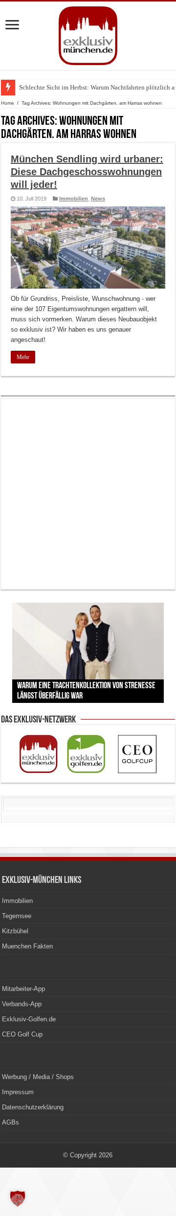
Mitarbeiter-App (23, 988)
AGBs (10, 1122)
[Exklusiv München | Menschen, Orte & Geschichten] (88, 33)
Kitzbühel (15, 931)
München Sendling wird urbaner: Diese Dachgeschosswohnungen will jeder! (87, 172)
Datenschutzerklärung (33, 1107)
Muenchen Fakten (27, 946)
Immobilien (73, 199)
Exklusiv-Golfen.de (29, 1019)
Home (7, 103)
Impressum (18, 1092)
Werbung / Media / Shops (38, 1077)
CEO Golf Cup (22, 1034)
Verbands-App (22, 1004)
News (98, 199)
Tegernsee (16, 916)
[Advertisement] (88, 494)
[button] (17, 1198)
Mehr (23, 357)
